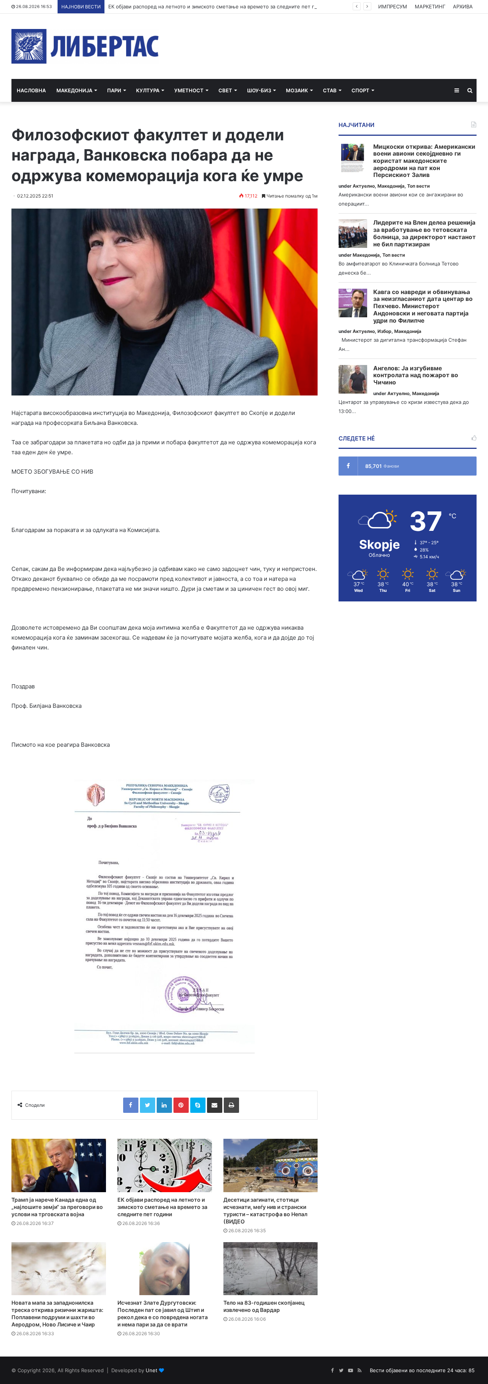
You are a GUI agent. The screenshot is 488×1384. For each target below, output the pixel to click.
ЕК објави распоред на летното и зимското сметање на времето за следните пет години (218, 6)
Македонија (74, 90)
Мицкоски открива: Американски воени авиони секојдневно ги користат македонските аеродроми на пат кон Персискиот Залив (424, 161)
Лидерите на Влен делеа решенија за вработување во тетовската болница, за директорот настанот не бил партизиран (424, 233)
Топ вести (418, 186)
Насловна (31, 90)
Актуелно (364, 186)
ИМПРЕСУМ (392, 6)
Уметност (189, 90)
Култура (147, 90)
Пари (114, 90)
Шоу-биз (259, 90)
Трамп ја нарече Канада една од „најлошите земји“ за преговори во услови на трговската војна (57, 1206)
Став (330, 90)
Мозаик (297, 90)
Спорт (360, 90)
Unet (151, 1370)
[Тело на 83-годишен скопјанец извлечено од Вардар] (270, 1269)
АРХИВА (463, 6)
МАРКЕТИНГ (430, 6)
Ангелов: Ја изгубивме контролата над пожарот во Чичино (415, 375)
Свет (225, 90)
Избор (384, 331)
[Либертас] (85, 46)
